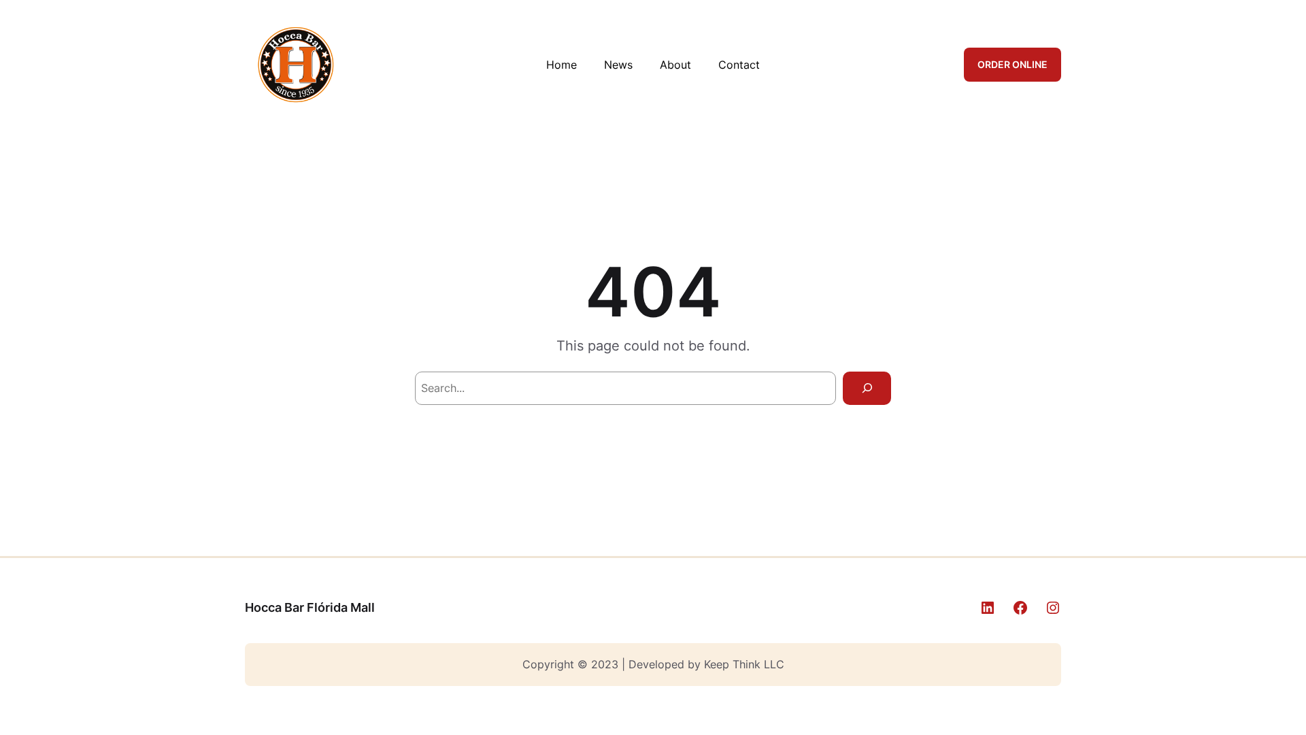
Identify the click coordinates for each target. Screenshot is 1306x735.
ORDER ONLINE (1012, 64)
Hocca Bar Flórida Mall (310, 607)
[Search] (867, 388)
